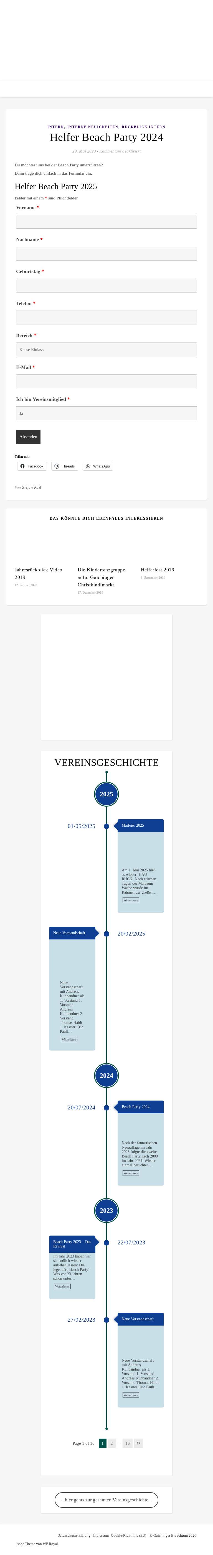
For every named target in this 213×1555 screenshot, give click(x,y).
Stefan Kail (31, 487)
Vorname (27, 207)
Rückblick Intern (144, 127)
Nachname (29, 239)
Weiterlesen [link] (131, 900)
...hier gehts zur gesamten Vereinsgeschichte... (107, 1499)
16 (127, 1443)
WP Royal (50, 1544)
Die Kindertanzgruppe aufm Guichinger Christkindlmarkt (101, 577)
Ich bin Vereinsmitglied (43, 399)
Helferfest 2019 (157, 569)
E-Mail (25, 367)
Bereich (26, 335)
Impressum (101, 1535)
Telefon (26, 303)
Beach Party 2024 (135, 1107)
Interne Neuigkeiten (92, 127)
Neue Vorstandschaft (69, 933)
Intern (55, 127)
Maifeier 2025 (133, 825)
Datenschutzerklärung (73, 1535)
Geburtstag (30, 271)
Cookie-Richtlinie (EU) (128, 1535)
